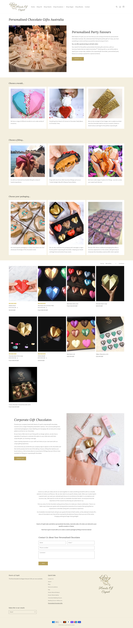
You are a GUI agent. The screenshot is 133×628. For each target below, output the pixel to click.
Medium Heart (12, 305)
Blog (49, 584)
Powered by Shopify (71, 624)
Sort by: (102, 263)
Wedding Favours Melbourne (55, 600)
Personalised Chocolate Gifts (55, 603)
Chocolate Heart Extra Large (16, 356)
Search (49, 581)
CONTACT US (77, 58)
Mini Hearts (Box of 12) (72, 303)
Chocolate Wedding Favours (55, 598)
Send (43, 563)
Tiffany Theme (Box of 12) (102, 354)
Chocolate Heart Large (101, 303)
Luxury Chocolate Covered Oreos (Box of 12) (19, 404)
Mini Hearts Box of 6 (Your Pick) (46, 305)
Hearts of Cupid (64, 624)
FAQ (49, 589)
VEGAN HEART (41, 356)
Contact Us (50, 579)
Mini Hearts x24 (71, 354)
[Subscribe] (34, 612)
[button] (58, 7)
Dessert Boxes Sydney (53, 595)
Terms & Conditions (53, 587)
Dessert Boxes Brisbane (54, 592)
